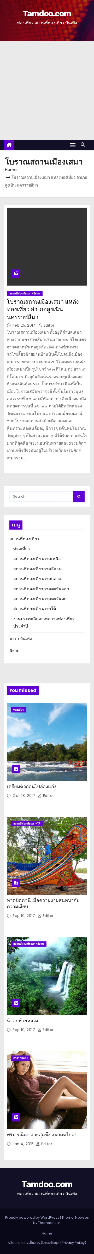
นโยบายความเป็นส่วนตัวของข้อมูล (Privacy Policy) (47, 1242)
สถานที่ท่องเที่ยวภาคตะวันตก (40, 599)
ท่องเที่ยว (21, 549)
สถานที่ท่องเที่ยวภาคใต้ (34, 609)
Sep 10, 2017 (24, 915)
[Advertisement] (47, 90)
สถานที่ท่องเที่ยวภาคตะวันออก (41, 589)
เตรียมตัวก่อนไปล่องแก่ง (31, 786)
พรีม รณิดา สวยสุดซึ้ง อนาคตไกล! (41, 1135)
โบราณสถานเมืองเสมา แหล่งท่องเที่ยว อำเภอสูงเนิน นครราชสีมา (43, 309)
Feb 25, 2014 (25, 325)
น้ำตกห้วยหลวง (22, 1021)
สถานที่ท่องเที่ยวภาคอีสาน (24, 293)
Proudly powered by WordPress (32, 1217)
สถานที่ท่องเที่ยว (24, 539)
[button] (84, 144)
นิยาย (14, 651)
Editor (48, 325)
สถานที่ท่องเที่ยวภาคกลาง (37, 579)
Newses (82, 1217)
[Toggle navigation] (72, 145)
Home (11, 169)
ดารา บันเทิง (20, 639)
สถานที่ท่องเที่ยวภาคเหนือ (37, 559)
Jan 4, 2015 (24, 1143)
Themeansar (49, 1222)
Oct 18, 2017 (25, 795)
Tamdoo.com (47, 13)
